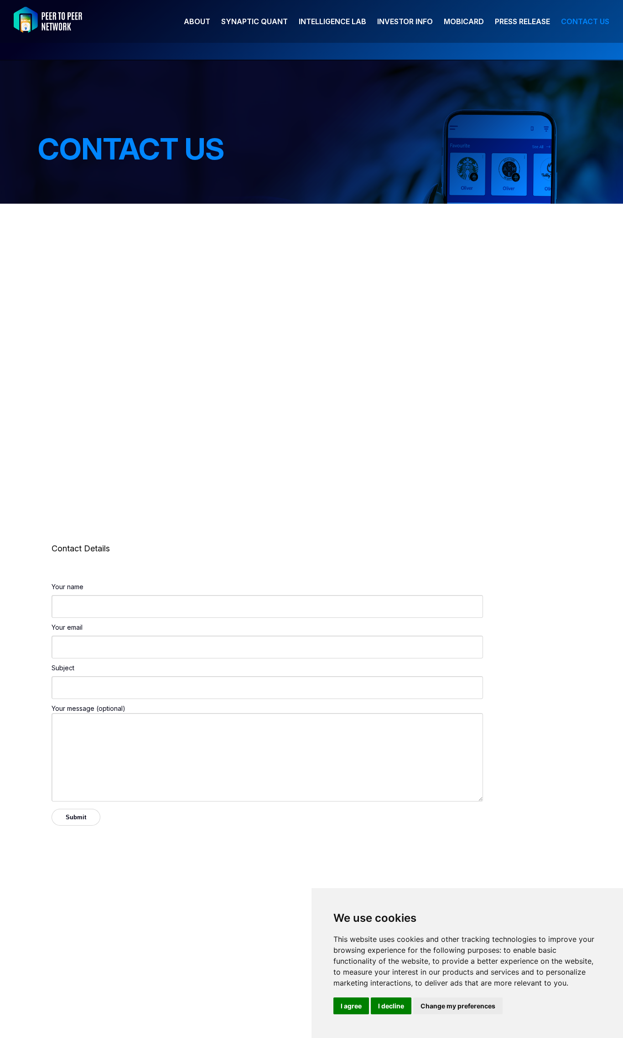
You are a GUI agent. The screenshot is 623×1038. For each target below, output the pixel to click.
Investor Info (405, 21)
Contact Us (585, 21)
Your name (67, 587)
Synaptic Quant (254, 21)
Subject (63, 668)
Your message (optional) (88, 708)
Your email (67, 627)
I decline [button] (391, 1006)
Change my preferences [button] (458, 1006)
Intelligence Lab (332, 21)
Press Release (522, 21)
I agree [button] (351, 1006)
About (197, 21)
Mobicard (464, 21)
